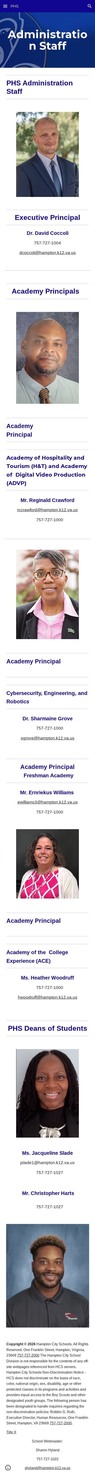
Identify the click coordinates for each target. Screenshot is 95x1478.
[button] (5, 6)
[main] (48, 40)
